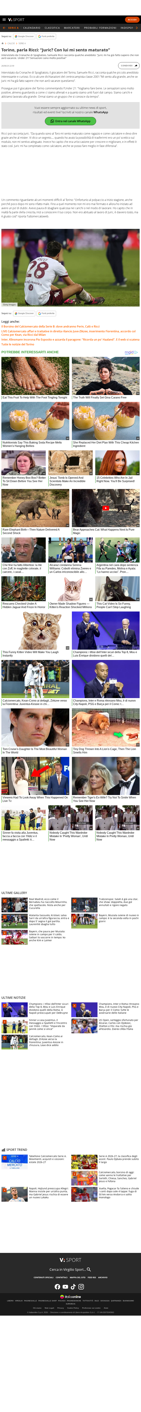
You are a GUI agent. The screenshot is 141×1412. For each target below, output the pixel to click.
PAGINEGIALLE (30, 1301)
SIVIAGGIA (105, 1301)
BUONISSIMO (128, 1301)
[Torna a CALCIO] (4, 28)
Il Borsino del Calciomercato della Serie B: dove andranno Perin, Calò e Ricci (50, 326)
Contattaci (62, 1277)
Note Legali (49, 1308)
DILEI (97, 1301)
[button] (137, 28)
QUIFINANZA (116, 1301)
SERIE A (22, 43)
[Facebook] (57, 1288)
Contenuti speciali (43, 1277)
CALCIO (11, 43)
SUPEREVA (70, 1304)
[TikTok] (73, 1288)
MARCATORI (72, 27)
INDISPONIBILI (130, 27)
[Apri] (4, 19)
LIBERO (10, 1301)
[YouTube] (65, 1288)
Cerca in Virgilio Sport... (68, 1269)
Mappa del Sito (77, 1277)
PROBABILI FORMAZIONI (100, 27)
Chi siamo (37, 1308)
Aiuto (106, 1308)
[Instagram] (81, 1288)
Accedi (132, 19)
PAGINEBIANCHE (74, 1301)
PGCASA (62, 1301)
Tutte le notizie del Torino (17, 344)
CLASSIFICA (52, 27)
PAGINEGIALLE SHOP (47, 1301)
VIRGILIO (19, 1301)
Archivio (102, 1277)
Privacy (60, 1308)
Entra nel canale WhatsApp (72, 121)
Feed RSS (92, 1277)
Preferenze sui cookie (91, 1308)
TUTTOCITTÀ (88, 1301)
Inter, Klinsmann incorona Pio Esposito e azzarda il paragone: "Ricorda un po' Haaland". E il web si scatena (70, 339)
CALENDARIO (32, 27)
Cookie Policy (73, 1308)
